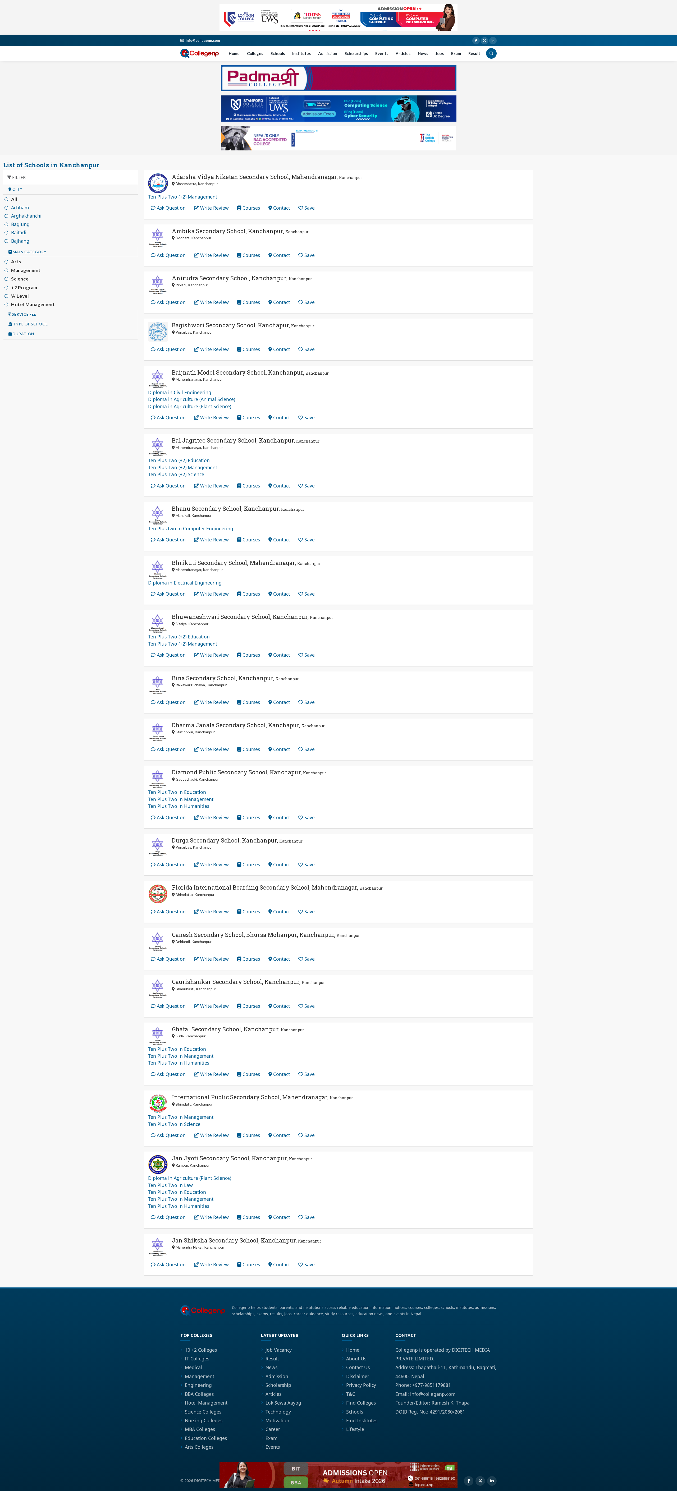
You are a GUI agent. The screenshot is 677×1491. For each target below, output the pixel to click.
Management (26, 270)
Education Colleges (206, 1438)
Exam (456, 53)
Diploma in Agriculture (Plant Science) (189, 406)
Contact (281, 208)
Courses (250, 208)
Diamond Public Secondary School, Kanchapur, (249, 772)
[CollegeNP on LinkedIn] (493, 40)
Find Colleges (361, 1403)
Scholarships (356, 53)
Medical (193, 1367)
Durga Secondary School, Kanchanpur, (237, 840)
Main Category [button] (29, 252)
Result (474, 53)
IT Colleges (197, 1358)
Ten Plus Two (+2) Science (176, 474)
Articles (403, 53)
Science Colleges (203, 1412)
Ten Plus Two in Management (180, 799)
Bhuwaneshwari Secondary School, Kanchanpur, (252, 616)
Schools (278, 53)
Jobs (440, 53)
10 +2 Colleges (201, 1350)
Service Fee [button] (23, 314)
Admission (327, 53)
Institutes (301, 53)
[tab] (70, 189)
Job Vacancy (279, 1350)
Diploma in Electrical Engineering (185, 582)
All (14, 199)
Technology (278, 1412)
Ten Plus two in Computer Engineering (190, 528)
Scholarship (278, 1385)
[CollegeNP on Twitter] (484, 40)
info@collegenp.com (203, 40)
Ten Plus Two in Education (177, 792)
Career (273, 1429)
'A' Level (20, 296)
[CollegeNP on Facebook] (476, 40)
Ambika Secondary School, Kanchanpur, (240, 231)
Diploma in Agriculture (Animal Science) (191, 399)
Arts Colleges (199, 1447)
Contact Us (358, 1367)
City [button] (17, 189)
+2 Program (24, 287)
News (423, 53)
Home (234, 53)
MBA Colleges (200, 1429)
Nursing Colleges (203, 1420)
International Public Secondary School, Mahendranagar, (262, 1097)
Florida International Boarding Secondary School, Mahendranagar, (277, 887)
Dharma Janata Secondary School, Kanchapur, (248, 725)
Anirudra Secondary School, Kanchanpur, (242, 278)
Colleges (255, 53)
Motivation (277, 1420)
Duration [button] (23, 334)
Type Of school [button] (30, 324)
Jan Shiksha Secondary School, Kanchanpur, (246, 1240)
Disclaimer (357, 1376)
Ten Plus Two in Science (174, 1124)
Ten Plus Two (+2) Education (179, 460)
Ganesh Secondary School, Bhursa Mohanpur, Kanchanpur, (266, 934)
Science (20, 279)
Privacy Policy (361, 1385)
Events (381, 53)
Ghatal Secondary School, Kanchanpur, (238, 1029)
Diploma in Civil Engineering (179, 392)
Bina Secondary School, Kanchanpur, (235, 678)
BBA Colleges (199, 1394)
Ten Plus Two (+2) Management (182, 197)
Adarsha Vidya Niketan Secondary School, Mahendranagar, (267, 177)
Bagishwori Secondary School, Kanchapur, (243, 325)
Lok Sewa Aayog (283, 1403)
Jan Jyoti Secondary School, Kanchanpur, (242, 1158)
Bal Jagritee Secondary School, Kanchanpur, (245, 440)
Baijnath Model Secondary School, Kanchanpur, (250, 372)
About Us (356, 1358)
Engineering (198, 1385)
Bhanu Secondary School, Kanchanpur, (238, 508)
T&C (350, 1394)
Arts (16, 261)
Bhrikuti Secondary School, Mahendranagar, (246, 563)
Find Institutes (361, 1420)
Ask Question (170, 208)
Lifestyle (355, 1429)
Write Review (214, 208)
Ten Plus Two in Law (170, 1185)
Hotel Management (33, 304)
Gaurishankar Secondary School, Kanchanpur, (248, 982)
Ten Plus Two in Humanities (178, 806)
